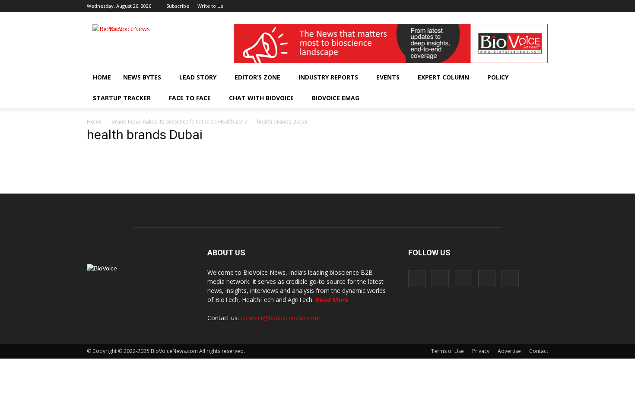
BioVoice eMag (335, 98)
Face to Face (190, 98)
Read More (332, 299)
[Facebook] (484, 6)
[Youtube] (541, 6)
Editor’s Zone (257, 77)
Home (102, 77)
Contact (538, 351)
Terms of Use (447, 351)
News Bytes (142, 77)
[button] (517, 98)
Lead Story (197, 77)
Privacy (480, 351)
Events (388, 77)
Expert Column (443, 77)
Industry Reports (328, 77)
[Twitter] (527, 6)
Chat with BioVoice (261, 98)
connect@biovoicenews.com (281, 318)
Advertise (509, 351)
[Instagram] (498, 6)
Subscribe (177, 6)
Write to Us (210, 6)
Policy (497, 77)
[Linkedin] (513, 6)
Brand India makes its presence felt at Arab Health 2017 (179, 121)
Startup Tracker (122, 98)
